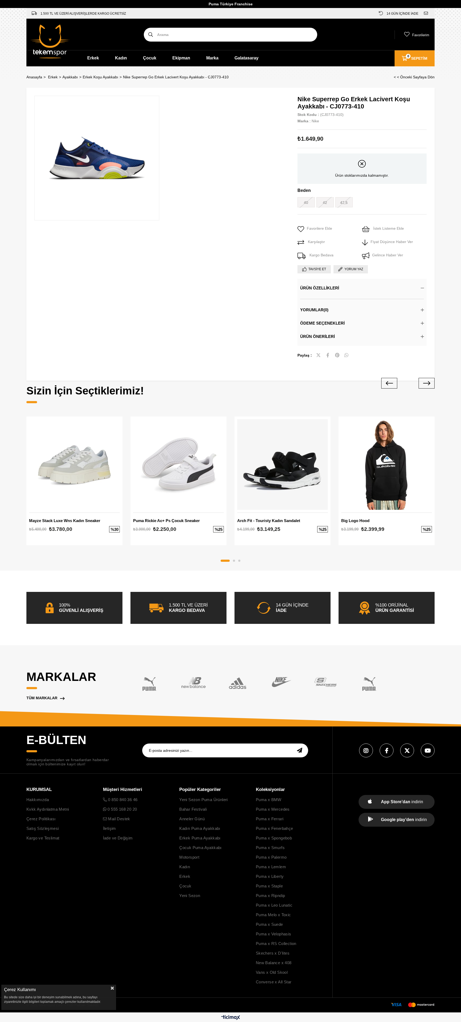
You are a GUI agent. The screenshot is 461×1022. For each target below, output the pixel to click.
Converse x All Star (274, 982)
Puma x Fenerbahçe (274, 828)
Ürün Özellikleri (319, 288)
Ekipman (181, 58)
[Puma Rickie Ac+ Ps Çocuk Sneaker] (178, 464)
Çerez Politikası (40, 819)
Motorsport (189, 857)
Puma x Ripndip (270, 895)
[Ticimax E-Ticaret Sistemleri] (230, 1018)
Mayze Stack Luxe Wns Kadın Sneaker (64, 520)
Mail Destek (118, 819)
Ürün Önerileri (317, 336)
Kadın (121, 58)
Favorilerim (420, 35)
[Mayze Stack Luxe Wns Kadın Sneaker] (74, 464)
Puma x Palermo (271, 857)
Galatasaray (247, 58)
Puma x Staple (269, 886)
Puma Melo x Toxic (273, 914)
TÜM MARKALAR (41, 698)
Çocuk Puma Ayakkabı (200, 847)
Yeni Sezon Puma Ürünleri (203, 799)
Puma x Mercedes (273, 809)
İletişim (109, 828)
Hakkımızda (37, 799)
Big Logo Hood (355, 520)
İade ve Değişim (118, 838)
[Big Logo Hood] (386, 464)
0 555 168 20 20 (121, 809)
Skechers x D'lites (272, 953)
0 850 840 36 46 (122, 799)
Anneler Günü (192, 819)
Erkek (93, 58)
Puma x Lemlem (271, 867)
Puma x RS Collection (276, 943)
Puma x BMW (268, 799)
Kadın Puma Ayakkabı (199, 828)
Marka (212, 58)
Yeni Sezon (189, 895)
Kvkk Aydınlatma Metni (47, 809)
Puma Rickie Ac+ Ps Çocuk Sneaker (166, 520)
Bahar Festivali (193, 809)
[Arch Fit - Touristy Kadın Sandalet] (282, 464)
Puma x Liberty (270, 876)
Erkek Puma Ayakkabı (200, 838)
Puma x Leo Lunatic (274, 905)
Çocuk (149, 58)
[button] (225, 561)
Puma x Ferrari (270, 819)
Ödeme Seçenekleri (322, 323)
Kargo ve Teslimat (42, 838)
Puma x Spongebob (274, 838)
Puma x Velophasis (273, 934)
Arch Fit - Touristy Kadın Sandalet (268, 520)
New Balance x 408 (274, 962)
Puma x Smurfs (270, 847)
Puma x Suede (269, 924)
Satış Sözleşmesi (42, 828)
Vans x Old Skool (272, 972)
